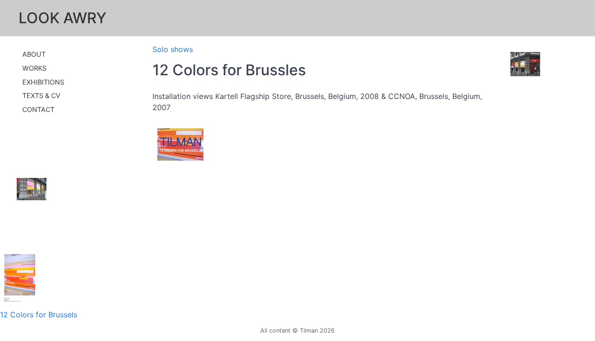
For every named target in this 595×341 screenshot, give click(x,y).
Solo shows (172, 49)
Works (34, 68)
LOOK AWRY (62, 18)
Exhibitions (43, 82)
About (34, 54)
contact (38, 109)
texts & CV (41, 95)
